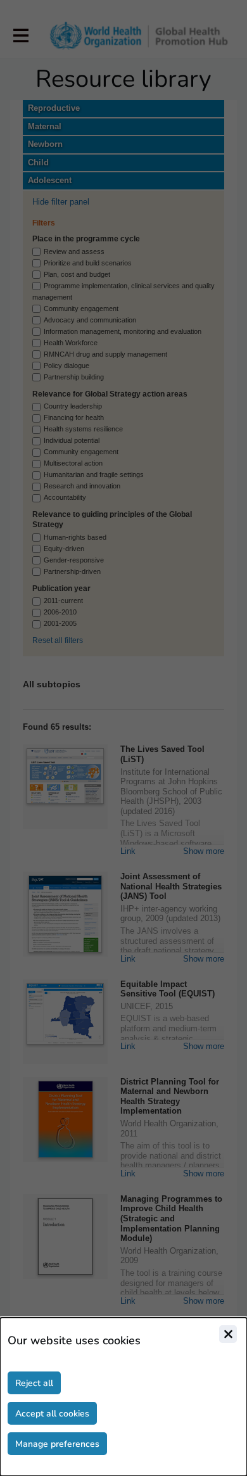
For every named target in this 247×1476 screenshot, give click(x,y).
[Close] (228, 1334)
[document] (123, 1397)
